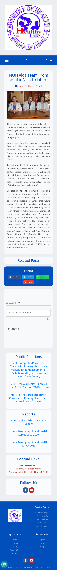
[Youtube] (51, 60)
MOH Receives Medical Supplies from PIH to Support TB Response (29, 385)
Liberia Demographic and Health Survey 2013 (29, 443)
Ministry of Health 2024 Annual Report (28, 422)
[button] (14, 277)
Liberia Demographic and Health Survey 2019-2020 (29, 433)
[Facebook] (46, 60)
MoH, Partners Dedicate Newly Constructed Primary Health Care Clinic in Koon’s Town (28, 398)
